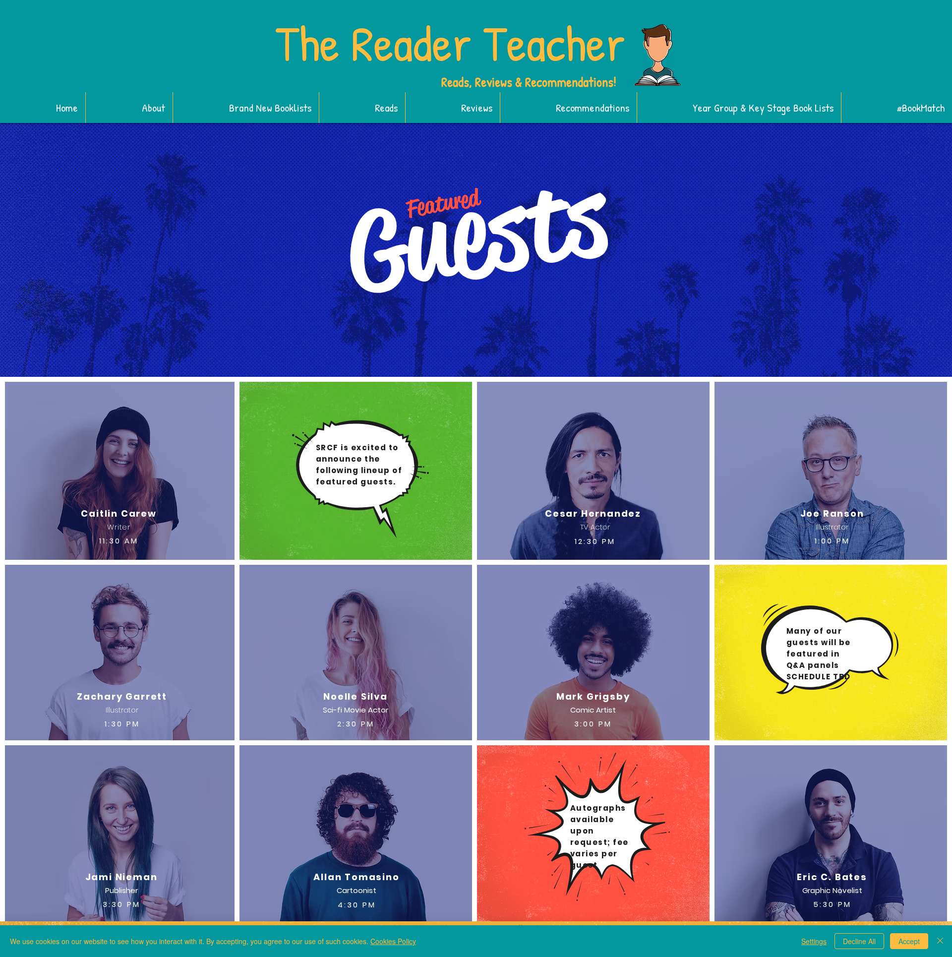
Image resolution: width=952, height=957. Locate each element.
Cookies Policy (393, 941)
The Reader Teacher (450, 42)
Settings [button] (814, 941)
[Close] (940, 941)
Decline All (859, 941)
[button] (246, 107)
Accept (909, 941)
